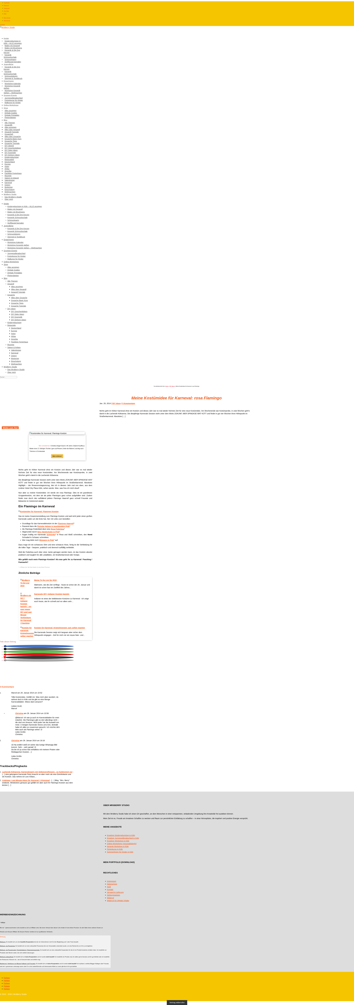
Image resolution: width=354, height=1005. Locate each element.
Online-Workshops (11, 105)
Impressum (111, 881)
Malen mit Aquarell (12, 46)
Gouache (8, 134)
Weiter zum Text (10, 428)
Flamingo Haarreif (66, 523)
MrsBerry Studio (10, 194)
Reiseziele (9, 159)
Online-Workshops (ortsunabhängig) (122, 844)
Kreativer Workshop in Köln (118, 841)
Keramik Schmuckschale (10, 56)
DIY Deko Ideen (11, 150)
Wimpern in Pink (46, 540)
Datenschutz (112, 884)
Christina (19, 713)
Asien (7, 166)
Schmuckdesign (11, 76)
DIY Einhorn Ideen (12, 155)
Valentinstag (10, 180)
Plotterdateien (10, 117)
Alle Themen (10, 123)
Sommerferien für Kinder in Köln (120, 852)
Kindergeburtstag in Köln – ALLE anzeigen (13, 42)
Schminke (51, 535)
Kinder (6, 38)
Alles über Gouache (13, 136)
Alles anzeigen (10, 111)
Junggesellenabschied (14, 98)
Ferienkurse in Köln (115, 849)
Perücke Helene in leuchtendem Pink (53, 526)
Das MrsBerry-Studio (13, 197)
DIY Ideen (9, 146)
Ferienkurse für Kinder (14, 100)
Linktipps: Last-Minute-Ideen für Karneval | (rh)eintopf (26, 780)
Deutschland (10, 162)
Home (166, 386)
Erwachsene (9, 81)
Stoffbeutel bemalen (13, 62)
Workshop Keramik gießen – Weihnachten (13, 91)
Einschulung (9, 189)
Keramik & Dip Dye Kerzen (12, 51)
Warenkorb (7, 20)
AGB (109, 887)
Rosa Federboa (57, 529)
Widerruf (110, 898)
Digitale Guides (11, 113)
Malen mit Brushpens (13, 48)
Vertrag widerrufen (177, 1002)
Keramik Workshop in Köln (118, 846)
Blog (5, 120)
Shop (6, 108)
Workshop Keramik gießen (12, 87)
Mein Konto (7, 18)
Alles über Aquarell (12, 130)
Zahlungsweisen (113, 895)
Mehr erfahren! (57, 456)
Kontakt (110, 890)
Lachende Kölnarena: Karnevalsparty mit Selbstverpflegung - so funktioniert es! (37, 772)
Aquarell (8, 125)
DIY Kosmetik (10, 153)
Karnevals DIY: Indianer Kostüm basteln (51, 594)
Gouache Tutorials (12, 143)
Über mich (9, 199)
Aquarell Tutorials (12, 132)
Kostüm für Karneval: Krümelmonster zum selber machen (59, 628)
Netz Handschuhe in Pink (48, 532)
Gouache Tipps (11, 141)
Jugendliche (8, 64)
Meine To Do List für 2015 (45, 580)
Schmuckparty (10, 59)
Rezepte (8, 176)
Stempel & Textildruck (13, 78)
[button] (5, 646)
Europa (8, 164)
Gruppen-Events (10, 95)
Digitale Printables (12, 115)
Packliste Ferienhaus (13, 173)
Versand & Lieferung (115, 892)
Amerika (8, 171)
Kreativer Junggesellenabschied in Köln (123, 838)
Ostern (7, 185)
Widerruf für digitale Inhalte (118, 901)
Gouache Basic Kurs (13, 139)
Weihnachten (10, 192)
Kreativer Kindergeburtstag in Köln (121, 835)
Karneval (8, 183)
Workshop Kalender (13, 84)
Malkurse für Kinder (13, 103)
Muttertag (9, 187)
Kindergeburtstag (12, 157)
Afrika (7, 169)
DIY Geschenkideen (13, 148)
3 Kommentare (128, 403)
